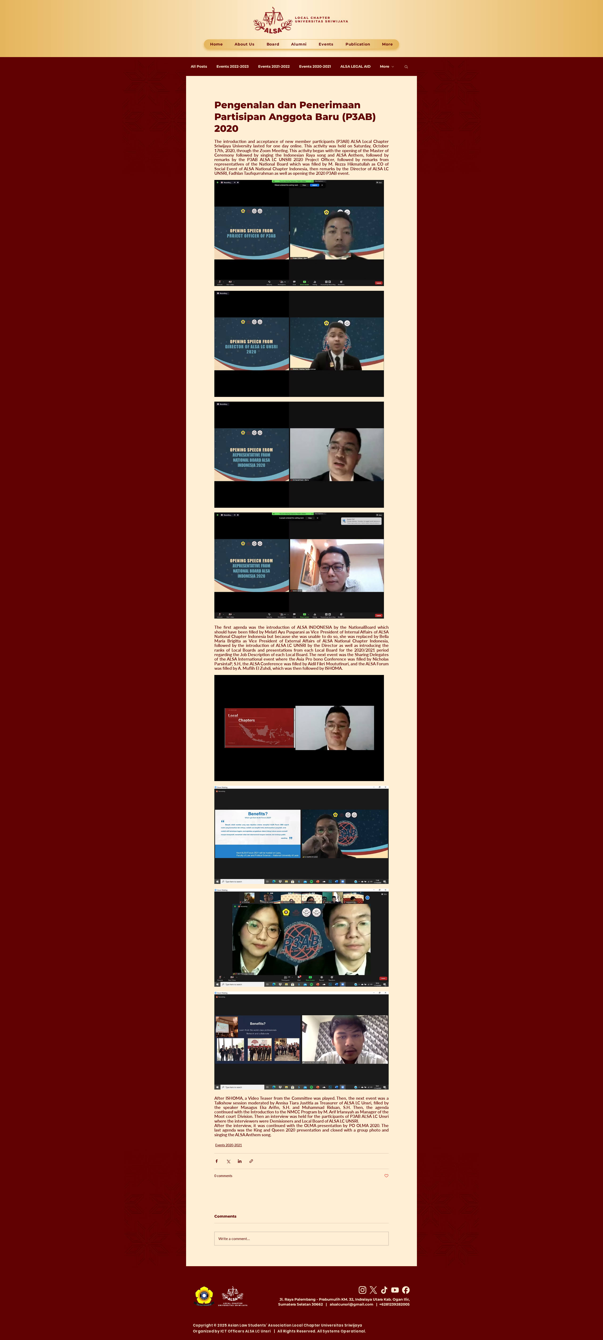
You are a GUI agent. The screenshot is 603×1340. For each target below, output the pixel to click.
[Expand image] (299, 233)
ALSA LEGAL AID (355, 66)
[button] (406, 66)
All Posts (199, 66)
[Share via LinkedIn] (239, 1161)
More (384, 66)
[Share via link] (251, 1161)
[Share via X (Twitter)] (228, 1161)
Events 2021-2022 (274, 66)
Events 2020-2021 (315, 66)
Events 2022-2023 (232, 66)
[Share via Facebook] (216, 1161)
